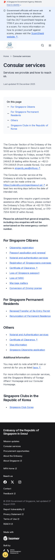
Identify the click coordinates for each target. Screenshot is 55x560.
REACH (8, 524)
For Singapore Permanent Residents (25, 113)
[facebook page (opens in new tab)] (5, 482)
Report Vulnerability (12, 509)
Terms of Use (11, 519)
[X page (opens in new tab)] (12, 482)
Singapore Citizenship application (27, 349)
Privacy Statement (12, 514)
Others (14, 120)
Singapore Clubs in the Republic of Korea (29, 127)
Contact (7, 488)
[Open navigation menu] (50, 45)
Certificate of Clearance (24, 339)
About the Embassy (12, 456)
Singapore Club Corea (21, 407)
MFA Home (10, 468)
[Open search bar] (42, 45)
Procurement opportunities (16, 451)
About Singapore (12, 460)
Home (6, 56)
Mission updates (11, 441)
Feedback (9, 493)
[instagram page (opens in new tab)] (19, 482)
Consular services (12, 446)
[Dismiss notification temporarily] (50, 10)
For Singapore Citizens (23, 106)
